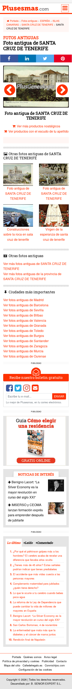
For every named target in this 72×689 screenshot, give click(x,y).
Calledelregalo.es (32, 665)
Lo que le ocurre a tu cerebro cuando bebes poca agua (38, 595)
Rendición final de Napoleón (29, 639)
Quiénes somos (32, 657)
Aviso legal (50, 657)
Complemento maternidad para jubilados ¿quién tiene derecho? (36, 586)
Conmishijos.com (55, 665)
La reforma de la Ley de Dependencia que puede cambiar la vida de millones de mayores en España (37, 606)
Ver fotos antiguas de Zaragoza (25, 346)
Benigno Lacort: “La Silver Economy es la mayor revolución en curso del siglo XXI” (37, 618)
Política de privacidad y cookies (20, 661)
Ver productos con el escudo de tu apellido (38, 131)
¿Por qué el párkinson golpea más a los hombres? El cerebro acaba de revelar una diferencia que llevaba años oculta (37, 555)
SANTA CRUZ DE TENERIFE (37, 24)
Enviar (59, 396)
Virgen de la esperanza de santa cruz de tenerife (54, 234)
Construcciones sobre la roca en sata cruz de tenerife (18, 234)
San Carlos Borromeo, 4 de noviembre (35, 625)
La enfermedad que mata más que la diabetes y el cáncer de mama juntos (34, 632)
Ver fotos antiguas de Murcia (23, 351)
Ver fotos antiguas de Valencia (24, 320)
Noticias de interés (36, 474)
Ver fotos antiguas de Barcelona (25, 305)
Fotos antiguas (29, 20)
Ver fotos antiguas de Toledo (23, 330)
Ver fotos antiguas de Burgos (23, 335)
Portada (14, 20)
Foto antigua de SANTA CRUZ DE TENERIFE (18, 193)
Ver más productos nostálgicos (38, 126)
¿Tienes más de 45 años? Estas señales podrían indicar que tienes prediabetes (36, 567)
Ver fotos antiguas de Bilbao (23, 315)
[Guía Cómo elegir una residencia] (36, 440)
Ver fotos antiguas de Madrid (23, 300)
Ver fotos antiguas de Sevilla (23, 310)
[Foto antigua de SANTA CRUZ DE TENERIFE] (9, 89)
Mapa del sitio (12, 665)
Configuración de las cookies (35, 669)
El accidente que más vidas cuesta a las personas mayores (36, 576)
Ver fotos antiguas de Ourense (24, 356)
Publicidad (48, 661)
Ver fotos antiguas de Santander (26, 341)
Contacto (61, 661)
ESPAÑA (45, 20)
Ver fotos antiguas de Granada (24, 325)
